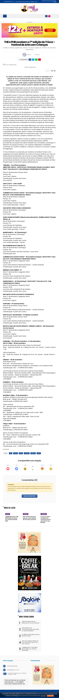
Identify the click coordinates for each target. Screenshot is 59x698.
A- (54, 70)
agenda (33, 453)
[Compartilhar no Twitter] (33, 59)
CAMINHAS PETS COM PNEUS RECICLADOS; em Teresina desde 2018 (11, 519)
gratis (38, 453)
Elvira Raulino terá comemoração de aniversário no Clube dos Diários (30, 629)
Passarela (43, 514)
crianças (27, 453)
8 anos (7, 514)
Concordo (50, 695)
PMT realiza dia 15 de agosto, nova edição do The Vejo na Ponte (29, 518)
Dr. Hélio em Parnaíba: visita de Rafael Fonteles (30, 635)
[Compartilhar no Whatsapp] (36, 59)
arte (11, 453)
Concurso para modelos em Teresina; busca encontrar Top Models (45, 519)
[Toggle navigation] (5, 16)
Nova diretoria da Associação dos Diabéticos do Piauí (27, 1)
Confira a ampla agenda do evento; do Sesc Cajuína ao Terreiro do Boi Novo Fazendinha (29, 48)
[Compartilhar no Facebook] (30, 59)
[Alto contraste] (47, 71)
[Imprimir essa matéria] (49, 71)
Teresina (26, 514)
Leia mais (43, 695)
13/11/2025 (37, 54)
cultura (15, 453)
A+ (52, 70)
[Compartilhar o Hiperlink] (39, 59)
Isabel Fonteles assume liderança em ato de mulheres (30, 622)
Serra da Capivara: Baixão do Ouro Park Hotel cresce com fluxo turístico (30, 642)
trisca (21, 453)
